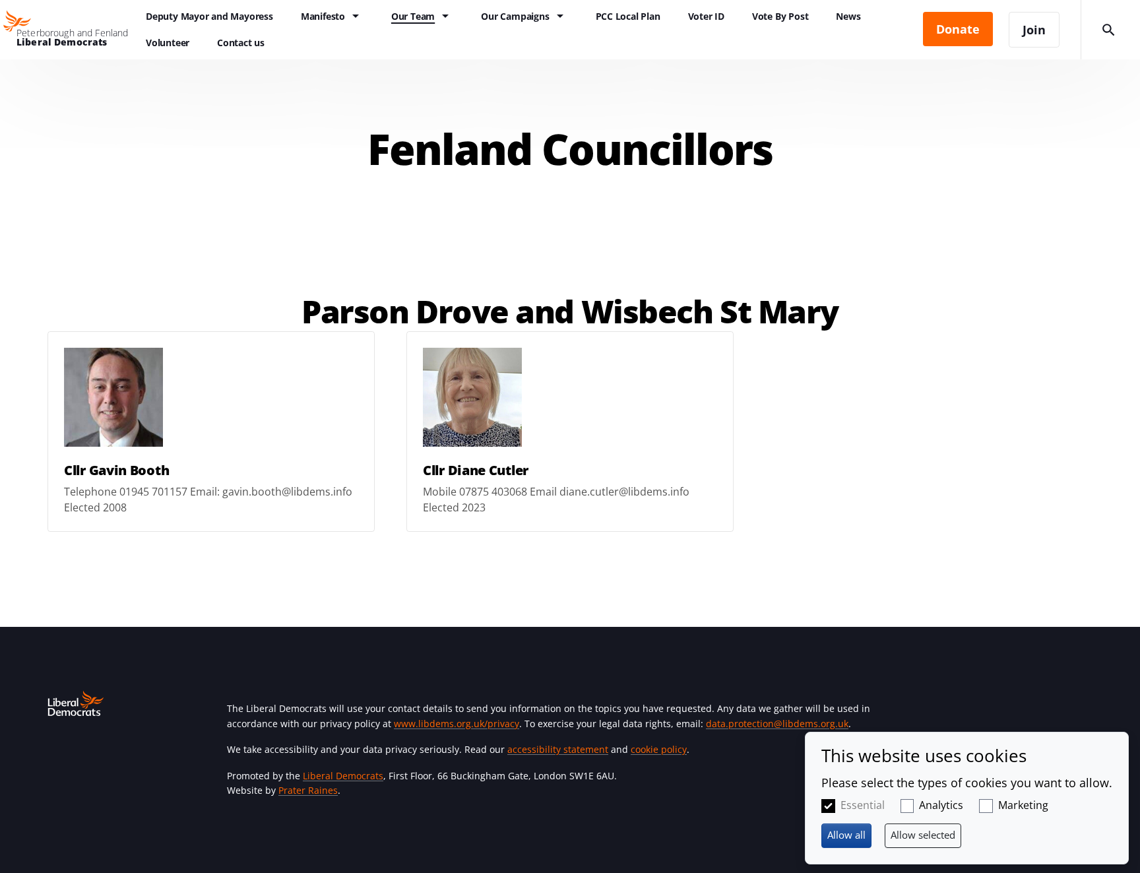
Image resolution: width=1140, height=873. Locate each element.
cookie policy (659, 749)
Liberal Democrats (343, 775)
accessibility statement (557, 749)
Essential (862, 805)
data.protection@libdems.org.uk (777, 723)
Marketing (1023, 805)
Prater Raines (308, 790)
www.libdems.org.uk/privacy (456, 723)
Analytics (941, 805)
